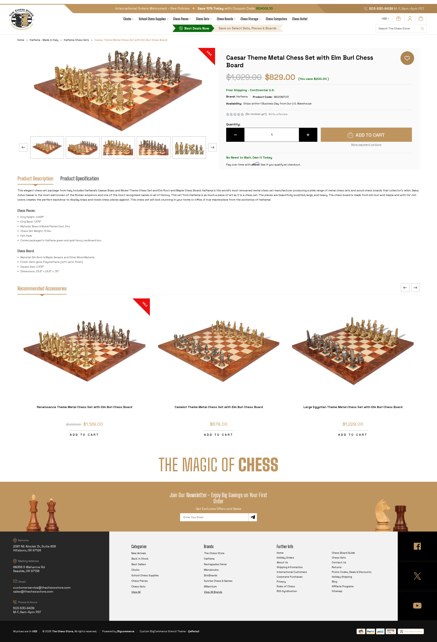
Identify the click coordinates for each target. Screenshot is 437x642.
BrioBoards (210, 575)
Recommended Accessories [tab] (42, 288)
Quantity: (233, 124)
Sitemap (337, 591)
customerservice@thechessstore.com (42, 587)
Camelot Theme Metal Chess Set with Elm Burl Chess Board (219, 407)
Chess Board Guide (343, 552)
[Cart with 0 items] (421, 19)
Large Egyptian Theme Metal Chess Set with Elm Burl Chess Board (353, 407)
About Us (282, 562)
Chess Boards (225, 19)
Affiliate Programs (343, 586)
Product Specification (79, 178)
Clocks (127, 19)
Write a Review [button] (278, 114)
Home (280, 552)
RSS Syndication (287, 591)
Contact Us (339, 562)
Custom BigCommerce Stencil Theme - (163, 631)
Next (212, 147)
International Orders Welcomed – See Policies (152, 8)
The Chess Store (214, 553)
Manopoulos (211, 569)
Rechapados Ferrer (215, 564)
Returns (337, 567)
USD (384, 18)
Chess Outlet (300, 19)
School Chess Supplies (152, 19)
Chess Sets (202, 19)
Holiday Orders (285, 557)
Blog (334, 581)
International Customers (292, 572)
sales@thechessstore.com (33, 591)
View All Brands (213, 592)
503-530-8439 (381, 8)
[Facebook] (417, 546)
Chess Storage (249, 19)
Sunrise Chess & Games (218, 580)
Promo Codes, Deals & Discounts (351, 572)
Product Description (35, 178)
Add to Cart (84, 435)
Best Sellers (138, 564)
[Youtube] (417, 606)
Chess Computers (276, 19)
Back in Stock (140, 558)
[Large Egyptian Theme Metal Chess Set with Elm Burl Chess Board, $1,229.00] (352, 350)
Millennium (210, 586)
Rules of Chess (286, 586)
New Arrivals (138, 553)
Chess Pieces (180, 19)
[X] (417, 576)
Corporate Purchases (290, 576)
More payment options (366, 144)
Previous (23, 147)
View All (135, 592)
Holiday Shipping (342, 576)
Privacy (281, 581)
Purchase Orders (413, 631)
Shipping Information (290, 567)
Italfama (209, 558)
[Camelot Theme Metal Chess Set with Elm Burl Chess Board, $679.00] (218, 350)
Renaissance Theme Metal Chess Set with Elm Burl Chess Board (84, 407)
